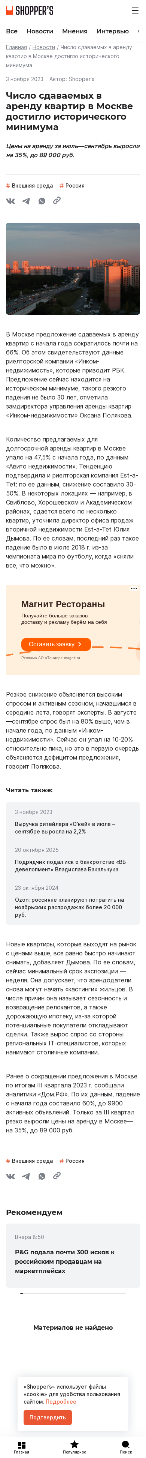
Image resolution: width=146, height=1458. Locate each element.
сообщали (109, 1085)
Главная (16, 47)
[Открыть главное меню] (135, 11)
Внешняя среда (32, 185)
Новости (44, 47)
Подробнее (60, 1401)
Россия (75, 185)
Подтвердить (48, 1417)
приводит (96, 370)
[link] (73, 827)
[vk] (10, 202)
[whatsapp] (41, 202)
